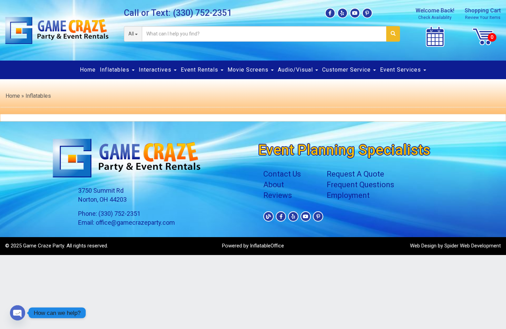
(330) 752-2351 (202, 13)
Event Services (401, 69)
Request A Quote (355, 174)
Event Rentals (200, 69)
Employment (348, 195)
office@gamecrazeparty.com (135, 222)
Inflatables (115, 69)
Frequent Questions (360, 184)
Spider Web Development (472, 246)
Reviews (277, 195)
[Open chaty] (17, 312)
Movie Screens (249, 69)
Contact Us (282, 174)
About (273, 184)
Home (88, 69)
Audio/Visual (296, 69)
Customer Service (347, 69)
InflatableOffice (267, 246)
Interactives (156, 69)
